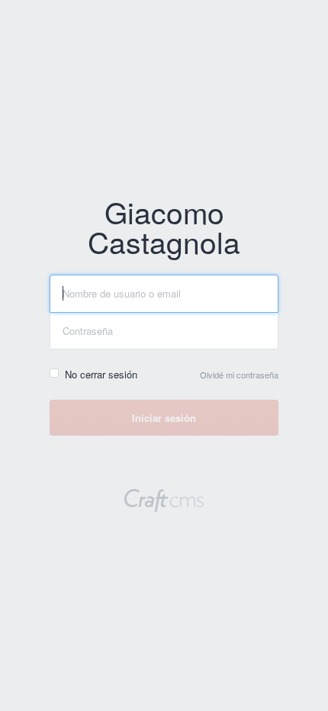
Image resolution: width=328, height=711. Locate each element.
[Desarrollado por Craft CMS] (164, 502)
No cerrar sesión (101, 374)
